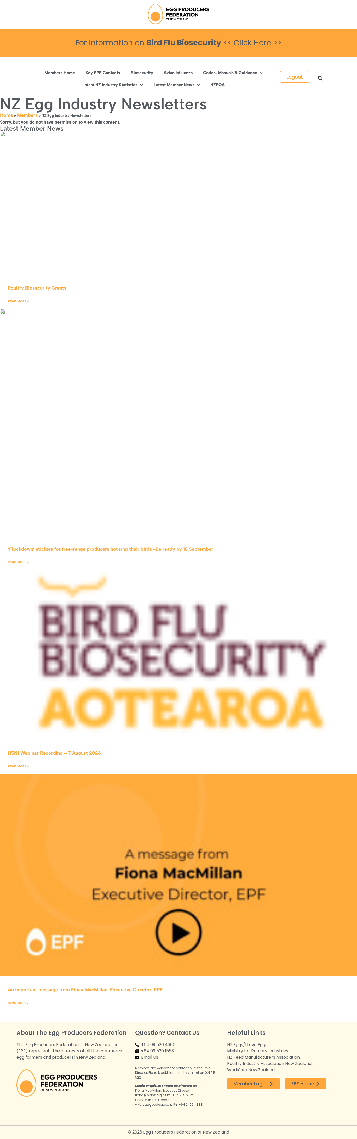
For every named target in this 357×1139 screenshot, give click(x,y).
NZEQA (217, 84)
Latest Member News (174, 84)
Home (6, 115)
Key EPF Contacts (102, 72)
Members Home (59, 72)
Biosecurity (142, 72)
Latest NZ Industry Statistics (109, 84)
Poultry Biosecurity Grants (37, 288)
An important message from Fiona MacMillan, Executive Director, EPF (85, 990)
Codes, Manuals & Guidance (230, 72)
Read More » (18, 301)
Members (27, 115)
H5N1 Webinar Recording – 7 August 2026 (54, 753)
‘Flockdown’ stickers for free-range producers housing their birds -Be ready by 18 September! (111, 549)
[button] (320, 78)
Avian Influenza (178, 72)
